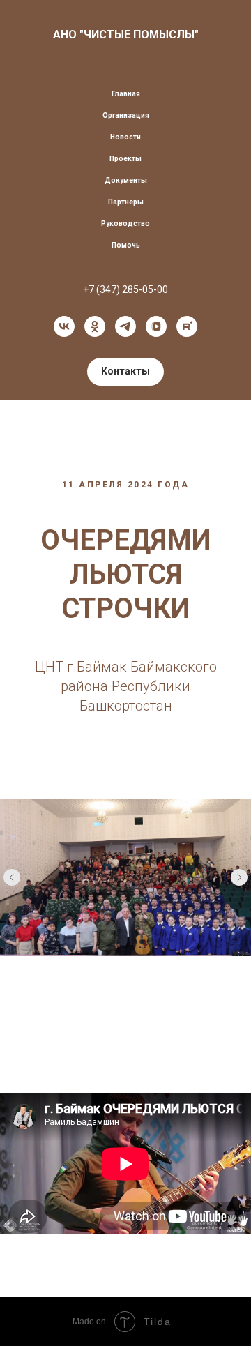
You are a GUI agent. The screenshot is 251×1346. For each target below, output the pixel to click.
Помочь (126, 245)
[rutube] (186, 326)
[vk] (64, 326)
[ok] (94, 326)
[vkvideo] (156, 326)
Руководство (125, 223)
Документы (126, 180)
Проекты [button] (125, 158)
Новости (125, 137)
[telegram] (125, 326)
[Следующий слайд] (239, 877)
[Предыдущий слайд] (11, 877)
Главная (126, 94)
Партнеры (126, 202)
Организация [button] (125, 115)
